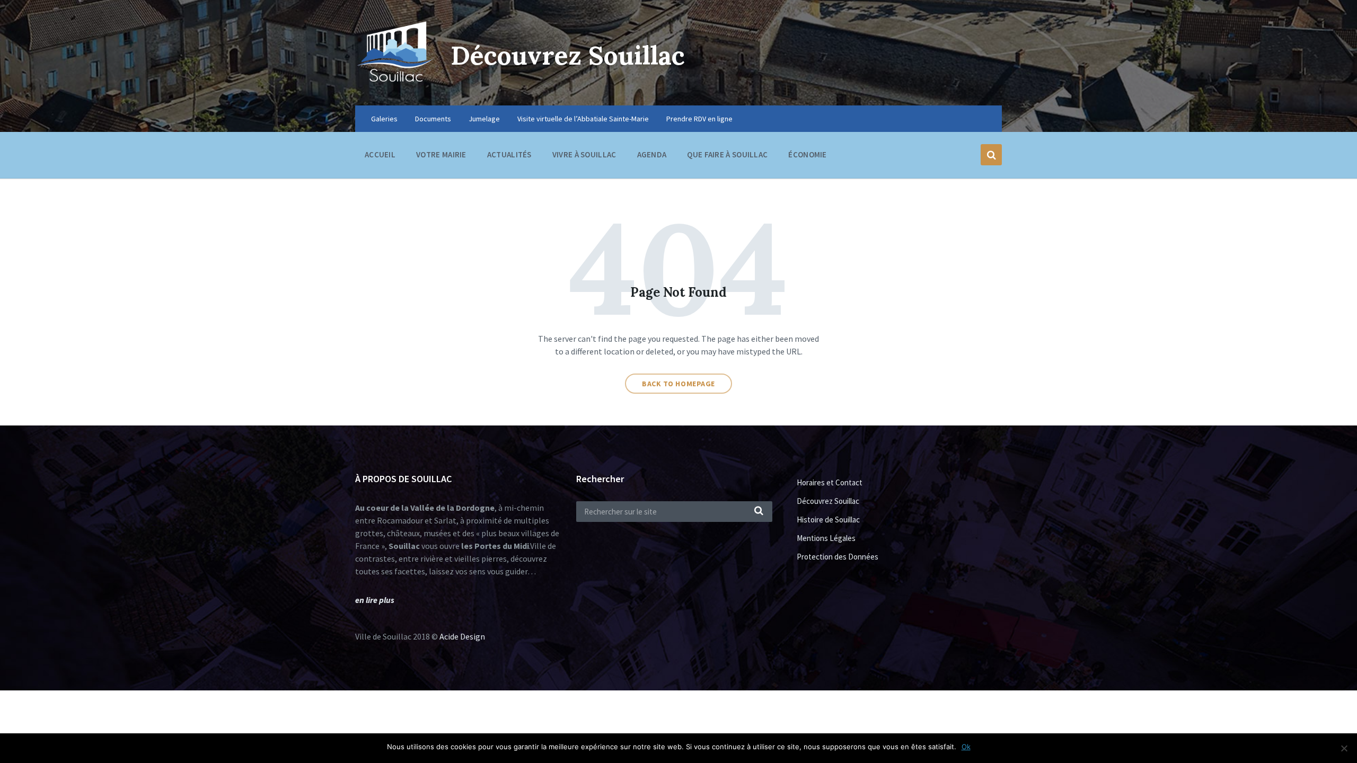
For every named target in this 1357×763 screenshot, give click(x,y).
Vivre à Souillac (584, 154)
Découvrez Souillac (568, 55)
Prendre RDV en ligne (699, 118)
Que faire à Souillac (727, 154)
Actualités (509, 154)
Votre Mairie (441, 154)
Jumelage (484, 118)
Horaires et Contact (829, 482)
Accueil (380, 154)
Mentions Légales (826, 538)
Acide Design (462, 636)
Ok (966, 746)
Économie (807, 154)
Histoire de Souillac (828, 519)
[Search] (759, 511)
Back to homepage (678, 383)
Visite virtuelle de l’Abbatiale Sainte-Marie (583, 118)
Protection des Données (837, 557)
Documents (433, 118)
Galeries (384, 118)
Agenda (652, 154)
